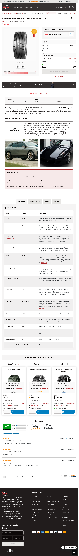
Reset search (52, 13)
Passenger (4, 21)
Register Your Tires (52, 517)
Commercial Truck (66, 512)
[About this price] (11, 400)
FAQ (33, 507)
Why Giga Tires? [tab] (43, 93)
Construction (65, 517)
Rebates (19, 7)
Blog (33, 517)
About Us (49, 499)
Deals (14, 7)
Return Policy (35, 504)
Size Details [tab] (56, 201)
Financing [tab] (47, 201)
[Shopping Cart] (73, 7)
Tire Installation (28, 7)
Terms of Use (35, 512)
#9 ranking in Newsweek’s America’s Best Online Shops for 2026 (12, 502)
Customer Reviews (37, 509)
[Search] (66, 7)
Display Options (21, 477)
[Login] (69, 7)
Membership (50, 504)
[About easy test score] (13, 71)
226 (12, 24)
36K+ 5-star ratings (14, 504)
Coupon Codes (51, 507)
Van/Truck (64, 504)
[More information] (18, 364)
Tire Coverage (51, 512)
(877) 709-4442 (45, 183)
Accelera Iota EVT (14, 369)
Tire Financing (36, 501)
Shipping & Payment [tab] (35, 201)
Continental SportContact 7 (39, 369)
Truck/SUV (64, 502)
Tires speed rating (10, 238)
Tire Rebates (35, 499)
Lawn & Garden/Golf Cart (68, 520)
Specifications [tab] (21, 201)
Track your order (58, 7)
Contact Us (50, 496)
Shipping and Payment (53, 501)
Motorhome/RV (65, 509)
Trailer (63, 507)
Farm (63, 523)
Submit (12, 544)
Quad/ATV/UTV (65, 515)
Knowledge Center (52, 515)
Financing (37, 7)
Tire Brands (35, 496)
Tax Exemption (36, 520)
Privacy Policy (35, 515)
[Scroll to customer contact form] (73, 85)
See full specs (59, 76)
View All (64, 525)
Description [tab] (33, 93)
